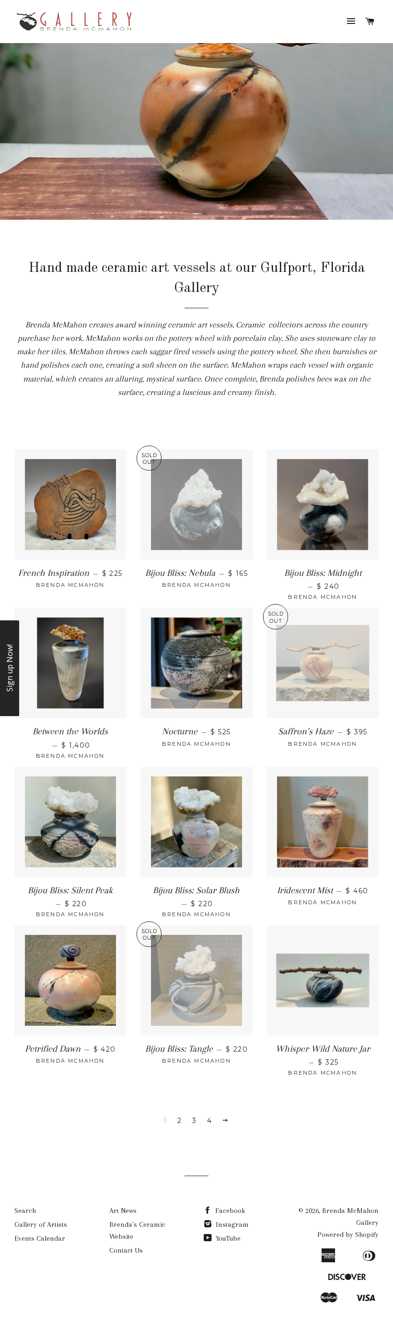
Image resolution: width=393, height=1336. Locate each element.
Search (25, 1210)
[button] (9, 668)
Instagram (231, 1224)
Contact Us (126, 1250)
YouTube (227, 1238)
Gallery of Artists (40, 1224)
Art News (123, 1210)
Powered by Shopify (348, 1234)
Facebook (229, 1210)
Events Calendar (39, 1238)
